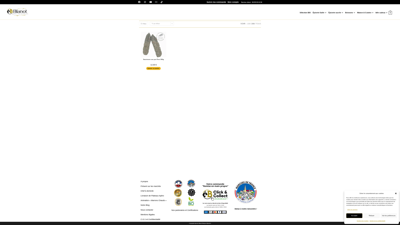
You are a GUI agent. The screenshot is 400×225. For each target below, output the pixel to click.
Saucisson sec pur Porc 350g (153, 59)
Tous (258, 24)
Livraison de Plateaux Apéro (152, 196)
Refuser (371, 215)
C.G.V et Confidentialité (150, 219)
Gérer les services (352, 209)
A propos (144, 181)
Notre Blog (145, 205)
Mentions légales (148, 215)
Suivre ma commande (216, 2)
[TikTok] (161, 2)
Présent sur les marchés (151, 186)
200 (253, 24)
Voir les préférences (389, 215)
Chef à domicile (147, 191)
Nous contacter (147, 210)
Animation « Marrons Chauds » (153, 200)
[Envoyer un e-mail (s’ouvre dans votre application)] (156, 2)
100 (248, 24)
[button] (396, 193)
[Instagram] (145, 2)
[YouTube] (151, 2)
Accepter (354, 215)
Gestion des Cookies (363, 221)
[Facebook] (140, 2)
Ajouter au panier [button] (153, 68)
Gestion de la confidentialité (377, 221)
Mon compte (233, 2)
